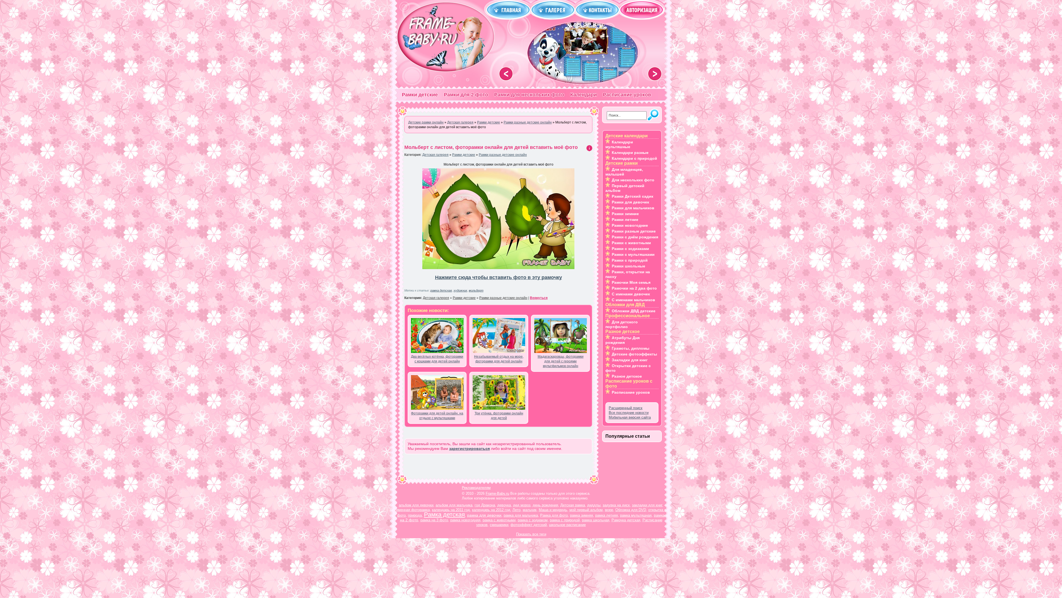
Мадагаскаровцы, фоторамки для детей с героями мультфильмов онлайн (561, 361)
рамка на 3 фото (434, 520)
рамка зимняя (581, 515)
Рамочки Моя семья (631, 282)
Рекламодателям (476, 488)
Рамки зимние (625, 214)
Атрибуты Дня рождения (622, 340)
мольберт (476, 290)
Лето (516, 510)
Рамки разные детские (634, 231)
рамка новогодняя (465, 520)
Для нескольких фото (633, 180)
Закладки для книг (630, 360)
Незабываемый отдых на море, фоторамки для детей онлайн (499, 359)
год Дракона (485, 505)
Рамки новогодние (630, 225)
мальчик (530, 510)
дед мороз (521, 505)
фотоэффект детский (529, 525)
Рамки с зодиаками (630, 248)
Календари (583, 94)
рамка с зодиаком (533, 520)
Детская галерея (435, 155)
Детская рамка (572, 505)
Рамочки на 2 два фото (634, 288)
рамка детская (441, 290)
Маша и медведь (553, 510)
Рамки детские (420, 94)
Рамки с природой (630, 260)
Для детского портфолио (621, 324)
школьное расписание (567, 525)
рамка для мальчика (521, 515)
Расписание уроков (627, 94)
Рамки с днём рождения (635, 237)
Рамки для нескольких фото (529, 94)
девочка (504, 505)
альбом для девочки (416, 505)
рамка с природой (565, 520)
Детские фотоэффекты (634, 354)
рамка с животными (499, 520)
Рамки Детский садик (632, 196)
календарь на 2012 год (491, 510)
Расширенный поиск (625, 408)
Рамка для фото (554, 515)
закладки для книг (647, 505)
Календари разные (630, 152)
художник (460, 290)
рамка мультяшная (636, 515)
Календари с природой (634, 158)
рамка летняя (606, 515)
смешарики (499, 525)
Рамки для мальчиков (633, 208)
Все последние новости (629, 413)
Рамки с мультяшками (633, 254)
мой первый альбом (586, 510)
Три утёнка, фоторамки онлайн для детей (499, 415)
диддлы (593, 505)
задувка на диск (616, 505)
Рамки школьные (628, 266)
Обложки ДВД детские (633, 311)
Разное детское (627, 376)
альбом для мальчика (454, 505)
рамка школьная (595, 520)
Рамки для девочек (630, 202)
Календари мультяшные (619, 144)
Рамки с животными (631, 243)
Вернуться (539, 298)
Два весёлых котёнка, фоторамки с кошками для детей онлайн (437, 359)
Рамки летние (625, 219)
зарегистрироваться (469, 448)
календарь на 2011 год (451, 510)
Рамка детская (444, 514)
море (609, 510)
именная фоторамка (413, 510)
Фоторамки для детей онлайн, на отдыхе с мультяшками (437, 415)
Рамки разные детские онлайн (503, 155)
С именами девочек (631, 294)
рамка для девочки (484, 515)
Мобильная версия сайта (630, 417)
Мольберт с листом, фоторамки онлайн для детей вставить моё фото (491, 147)
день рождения (545, 505)
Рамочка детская (625, 520)
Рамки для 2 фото (466, 94)
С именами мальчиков (633, 300)
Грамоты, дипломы (630, 348)
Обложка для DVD (630, 510)
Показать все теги (531, 534)
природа (415, 515)
